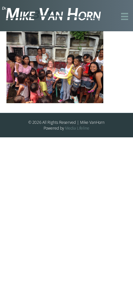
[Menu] (124, 16)
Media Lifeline (77, 128)
